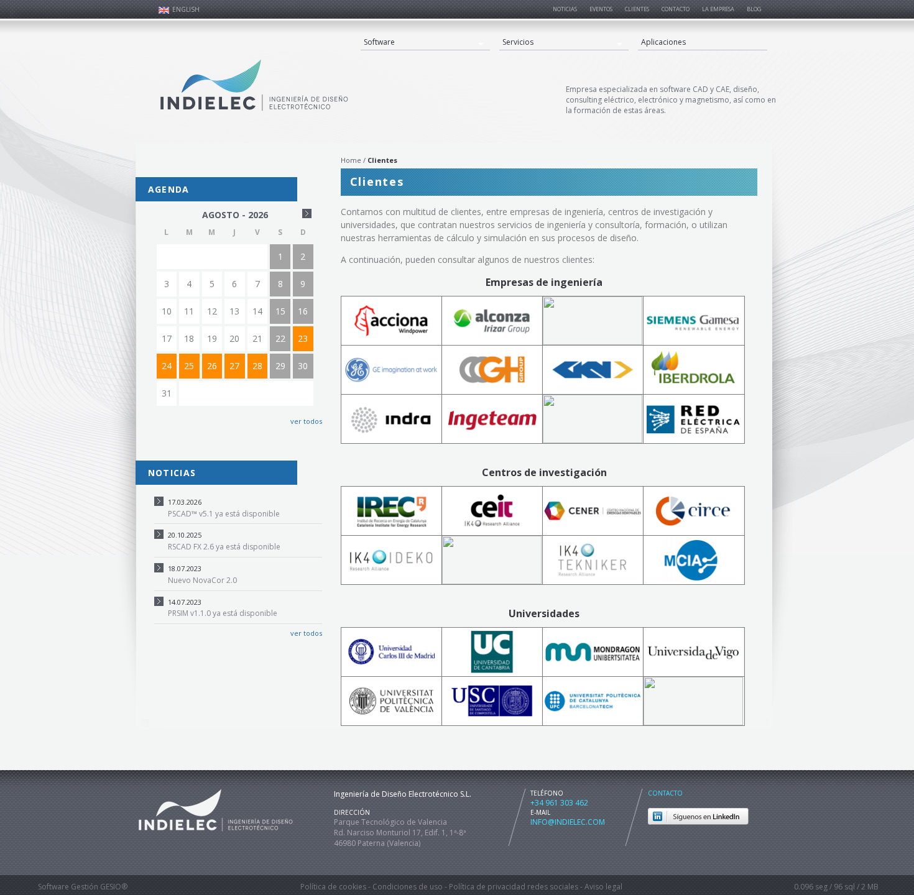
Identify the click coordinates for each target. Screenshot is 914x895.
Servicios (517, 42)
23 (303, 338)
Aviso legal (603, 886)
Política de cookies (333, 886)
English (186, 9)
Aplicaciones (663, 42)
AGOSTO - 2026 (235, 215)
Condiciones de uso (407, 886)
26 (212, 366)
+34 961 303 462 (559, 802)
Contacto (665, 793)
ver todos (305, 421)
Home (351, 160)
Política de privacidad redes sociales (513, 886)
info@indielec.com (567, 822)
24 (167, 366)
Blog (754, 9)
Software (379, 42)
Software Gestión (68, 886)
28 (257, 366)
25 (189, 366)
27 (234, 366)
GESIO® (113, 886)
